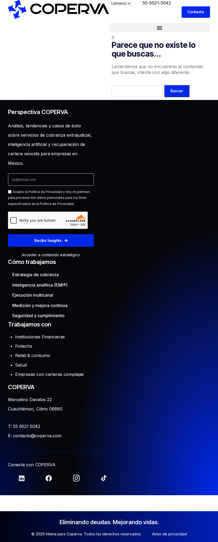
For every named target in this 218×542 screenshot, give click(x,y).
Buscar (176, 91)
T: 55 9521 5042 (24, 426)
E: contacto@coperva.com (34, 435)
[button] (159, 27)
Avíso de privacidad (169, 534)
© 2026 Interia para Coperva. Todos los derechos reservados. (86, 534)
